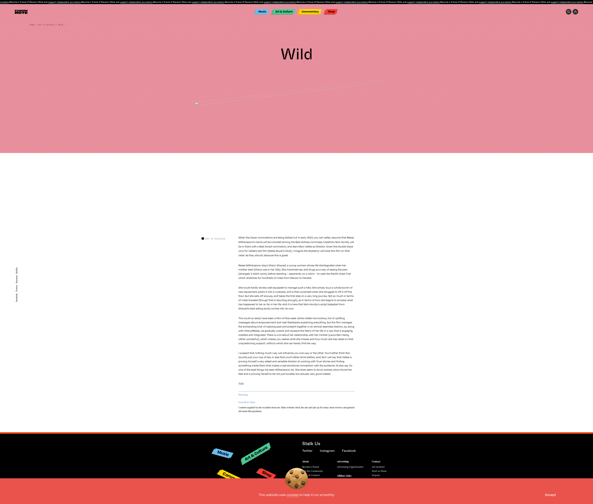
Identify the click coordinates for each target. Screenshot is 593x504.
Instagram (327, 451)
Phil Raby (243, 394)
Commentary (310, 11)
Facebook (16, 297)
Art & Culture (283, 11)
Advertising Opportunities (350, 466)
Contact (376, 461)
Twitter (16, 288)
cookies (293, 494)
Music (262, 11)
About (305, 461)
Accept (550, 494)
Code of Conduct (311, 475)
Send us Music (379, 471)
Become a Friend (310, 466)
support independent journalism (64, 2)
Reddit (16, 270)
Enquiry (376, 475)
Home (32, 24)
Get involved (378, 466)
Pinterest (16, 279)
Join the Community (312, 471)
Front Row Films (247, 402)
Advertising (343, 461)
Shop (331, 11)
